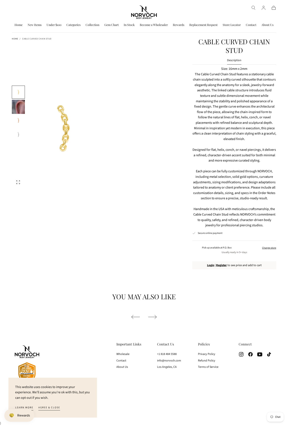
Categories (73, 25)
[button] (253, 7)
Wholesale (122, 354)
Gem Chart (111, 25)
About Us (267, 25)
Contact (251, 25)
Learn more (24, 407)
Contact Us (165, 344)
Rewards (178, 25)
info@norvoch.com (169, 361)
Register (221, 265)
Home (19, 25)
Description (234, 60)
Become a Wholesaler (154, 25)
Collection (92, 25)
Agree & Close (49, 407)
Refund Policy (206, 361)
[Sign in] (263, 7)
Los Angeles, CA (167, 367)
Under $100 (54, 25)
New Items (35, 25)
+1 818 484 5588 (167, 354)
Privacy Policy (206, 354)
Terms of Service (208, 367)
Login (210, 265)
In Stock (129, 25)
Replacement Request (203, 25)
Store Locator (232, 25)
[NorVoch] (27, 364)
